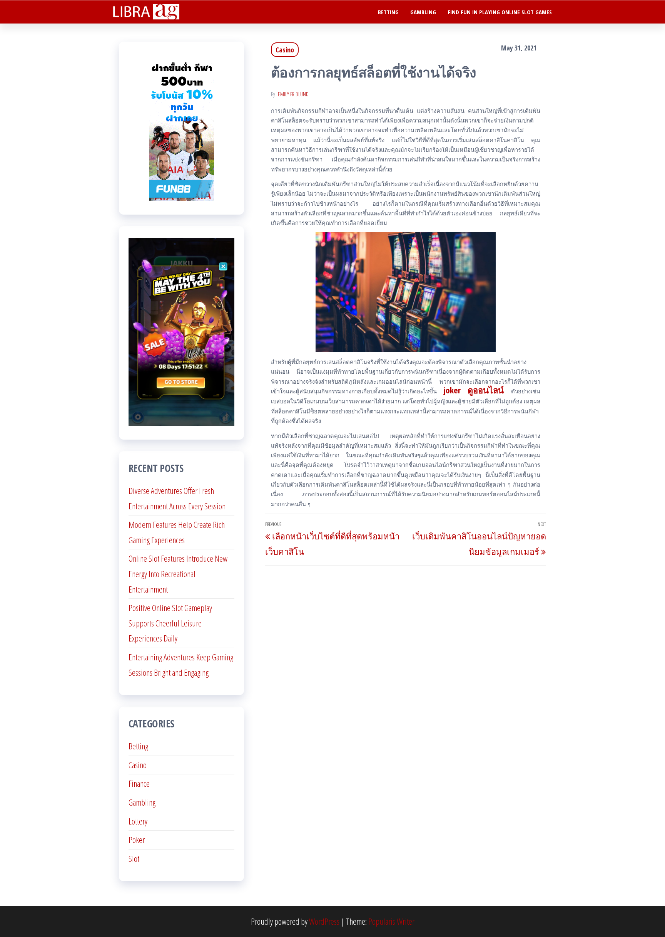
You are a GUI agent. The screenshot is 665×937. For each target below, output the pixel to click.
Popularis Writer (391, 921)
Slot (134, 858)
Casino (285, 49)
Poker (137, 839)
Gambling (423, 12)
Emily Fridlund (293, 94)
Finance (139, 783)
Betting (388, 12)
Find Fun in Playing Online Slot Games (500, 12)
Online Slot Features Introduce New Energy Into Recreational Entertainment (178, 573)
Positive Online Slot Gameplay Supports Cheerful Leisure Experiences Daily (170, 623)
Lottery (138, 821)
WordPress (324, 921)
